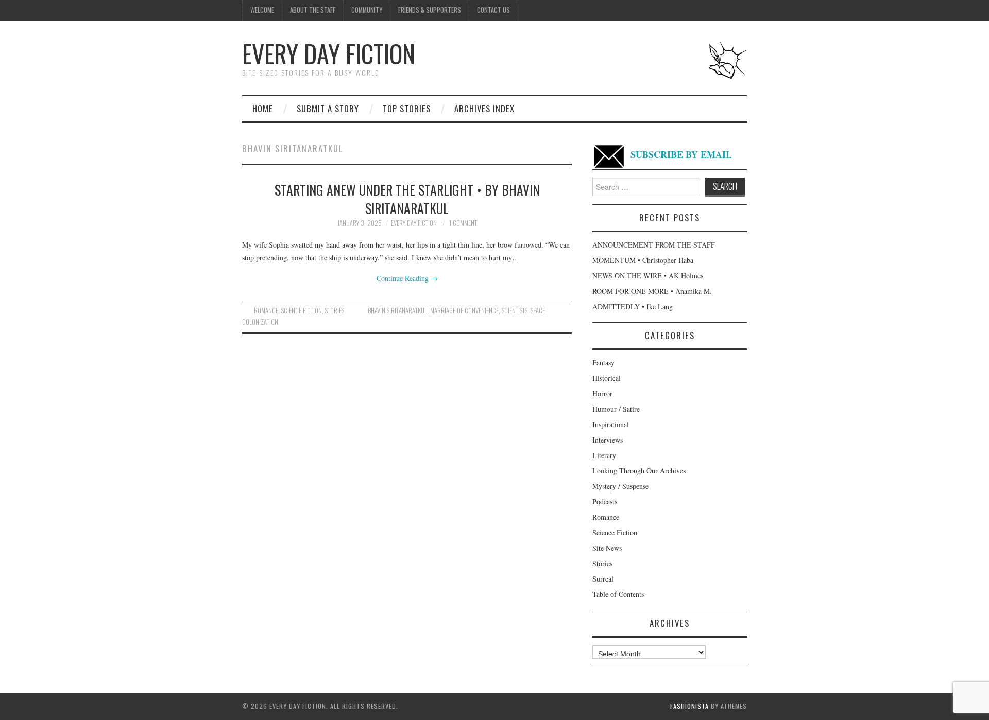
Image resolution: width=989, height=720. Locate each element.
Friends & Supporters (429, 10)
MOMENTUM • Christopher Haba (642, 260)
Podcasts (604, 501)
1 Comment (463, 223)
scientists (514, 310)
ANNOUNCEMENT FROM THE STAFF (653, 245)
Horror (602, 393)
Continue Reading (407, 278)
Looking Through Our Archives (639, 471)
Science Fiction (301, 310)
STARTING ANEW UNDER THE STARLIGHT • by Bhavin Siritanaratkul (407, 199)
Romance (266, 310)
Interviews (607, 440)
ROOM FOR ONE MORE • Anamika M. (652, 291)
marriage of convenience (464, 310)
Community (366, 10)
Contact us (493, 10)
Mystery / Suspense (620, 486)
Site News (607, 548)
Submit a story (328, 108)
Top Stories (407, 108)
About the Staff (312, 10)
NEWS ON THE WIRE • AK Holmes (647, 275)
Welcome (262, 10)
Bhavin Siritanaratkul (397, 310)
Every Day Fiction (328, 53)
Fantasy (603, 362)
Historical (606, 378)
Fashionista (689, 706)
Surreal (602, 579)
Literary (604, 455)
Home (262, 108)
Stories (334, 310)
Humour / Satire (616, 409)
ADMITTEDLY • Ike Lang (632, 306)
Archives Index (484, 108)
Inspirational (610, 424)
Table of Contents (618, 594)
